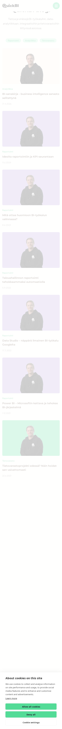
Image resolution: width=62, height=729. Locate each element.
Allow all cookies (31, 706)
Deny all (31, 714)
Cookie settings (31, 722)
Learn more (11, 698)
